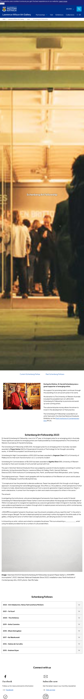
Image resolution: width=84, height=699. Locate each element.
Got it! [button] (2, 4)
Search (79, 9)
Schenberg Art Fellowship (40, 19)
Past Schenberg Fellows (55, 374)
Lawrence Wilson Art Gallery (16, 19)
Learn (28, 19)
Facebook (9, 690)
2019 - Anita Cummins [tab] (11, 624)
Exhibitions (59, 15)
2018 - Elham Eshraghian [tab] (12, 631)
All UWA (69, 9)
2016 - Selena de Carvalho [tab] (13, 644)
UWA (4, 19)
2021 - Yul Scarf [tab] (9, 611)
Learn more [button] (63, 1)
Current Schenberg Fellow (30, 374)
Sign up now (50, 690)
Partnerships (40, 15)
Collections (70, 15)
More (80, 15)
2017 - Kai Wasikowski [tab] (11, 637)
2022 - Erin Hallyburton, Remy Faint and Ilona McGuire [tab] (23, 605)
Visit (51, 15)
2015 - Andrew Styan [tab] (11, 650)
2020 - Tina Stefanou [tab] (11, 618)
